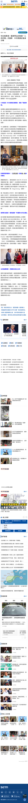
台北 (22, 600)
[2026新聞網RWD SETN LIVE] (1, 1)
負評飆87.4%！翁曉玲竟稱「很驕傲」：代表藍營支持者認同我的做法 (13, 753)
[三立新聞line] (13, 792)
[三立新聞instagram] (10, 792)
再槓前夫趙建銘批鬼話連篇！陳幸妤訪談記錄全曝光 (4, 723)
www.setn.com (13, 799)
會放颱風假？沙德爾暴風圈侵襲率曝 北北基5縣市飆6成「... (14, 586)
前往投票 (20, 530)
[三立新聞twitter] (17, 792)
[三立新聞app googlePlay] (15, 796)
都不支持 (6, 529)
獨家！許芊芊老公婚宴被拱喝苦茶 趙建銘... (13, 369)
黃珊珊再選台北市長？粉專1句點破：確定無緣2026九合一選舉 (5, 753)
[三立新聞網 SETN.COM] (1, 4)
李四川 (5, 527)
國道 (14, 600)
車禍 (6, 600)
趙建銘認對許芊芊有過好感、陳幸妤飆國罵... (13, 372)
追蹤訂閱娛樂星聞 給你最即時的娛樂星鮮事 (13, 362)
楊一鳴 (23, 173)
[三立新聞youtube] (2, 792)
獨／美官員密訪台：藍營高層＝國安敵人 (13, 307)
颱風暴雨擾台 (10, 4)
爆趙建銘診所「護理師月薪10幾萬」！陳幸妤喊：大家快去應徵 (22, 753)
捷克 (21, 83)
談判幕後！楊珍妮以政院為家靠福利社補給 (13, 315)
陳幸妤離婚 (18, 4)
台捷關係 (5, 85)
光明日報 (15, 173)
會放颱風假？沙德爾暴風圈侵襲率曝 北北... (13, 364)
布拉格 (12, 98)
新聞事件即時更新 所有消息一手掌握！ (12, 359)
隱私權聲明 (3, 799)
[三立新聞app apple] (5, 796)
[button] (22, 1)
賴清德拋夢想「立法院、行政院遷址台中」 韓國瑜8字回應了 (13, 723)
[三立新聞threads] (21, 792)
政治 (23, 4)
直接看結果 (7, 530)
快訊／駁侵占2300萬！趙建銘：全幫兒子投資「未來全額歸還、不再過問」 (22, 738)
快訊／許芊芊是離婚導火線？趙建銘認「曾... (13, 367)
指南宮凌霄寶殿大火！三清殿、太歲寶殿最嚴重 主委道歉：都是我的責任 (14, 738)
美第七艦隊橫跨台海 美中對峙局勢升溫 (13, 312)
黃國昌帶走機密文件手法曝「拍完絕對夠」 (13, 310)
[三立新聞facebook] (6, 792)
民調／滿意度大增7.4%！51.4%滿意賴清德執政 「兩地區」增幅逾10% (5, 738)
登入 (26, 1)
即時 (4, 4)
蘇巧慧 (5, 525)
